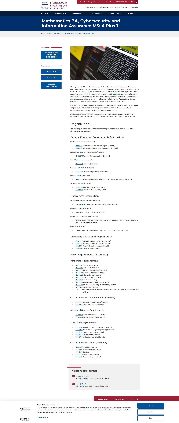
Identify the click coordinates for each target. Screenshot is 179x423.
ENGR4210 (82, 204)
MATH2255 (79, 273)
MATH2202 (79, 265)
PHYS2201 (79, 190)
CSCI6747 (76, 97)
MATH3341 (79, 285)
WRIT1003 (79, 148)
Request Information (51, 85)
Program (49, 33)
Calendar (100, 2)
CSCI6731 (87, 94)
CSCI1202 (79, 302)
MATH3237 (79, 282)
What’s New (83, 2)
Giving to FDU (92, 2)
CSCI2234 (79, 305)
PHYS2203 (79, 187)
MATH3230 (79, 280)
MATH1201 (79, 164)
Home (43, 33)
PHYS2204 (79, 315)
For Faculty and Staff (102, 7)
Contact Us (119, 399)
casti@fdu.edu (81, 384)
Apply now (51, 71)
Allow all (150, 406)
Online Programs (121, 2)
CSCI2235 (79, 327)
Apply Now (103, 399)
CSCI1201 (79, 172)
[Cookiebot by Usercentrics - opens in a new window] (25, 419)
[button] (136, 2)
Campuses (95, 13)
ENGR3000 (79, 179)
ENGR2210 (79, 156)
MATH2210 (79, 270)
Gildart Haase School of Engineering (51, 55)
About (43, 13)
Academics (59, 13)
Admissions (77, 13)
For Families (134, 7)
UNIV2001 (79, 246)
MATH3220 (79, 275)
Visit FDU (51, 78)
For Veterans (124, 7)
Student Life (113, 13)
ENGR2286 (79, 347)
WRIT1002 (79, 146)
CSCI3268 (79, 352)
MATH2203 (79, 268)
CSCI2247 (79, 330)
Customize (149, 412)
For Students (89, 7)
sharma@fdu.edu (82, 376)
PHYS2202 (79, 317)
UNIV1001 (79, 241)
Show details (41, 417)
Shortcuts (108, 2)
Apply (131, 2)
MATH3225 (79, 277)
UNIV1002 (79, 243)
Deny (150, 418)
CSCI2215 (79, 350)
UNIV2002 (79, 248)
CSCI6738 (116, 94)
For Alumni (115, 7)
